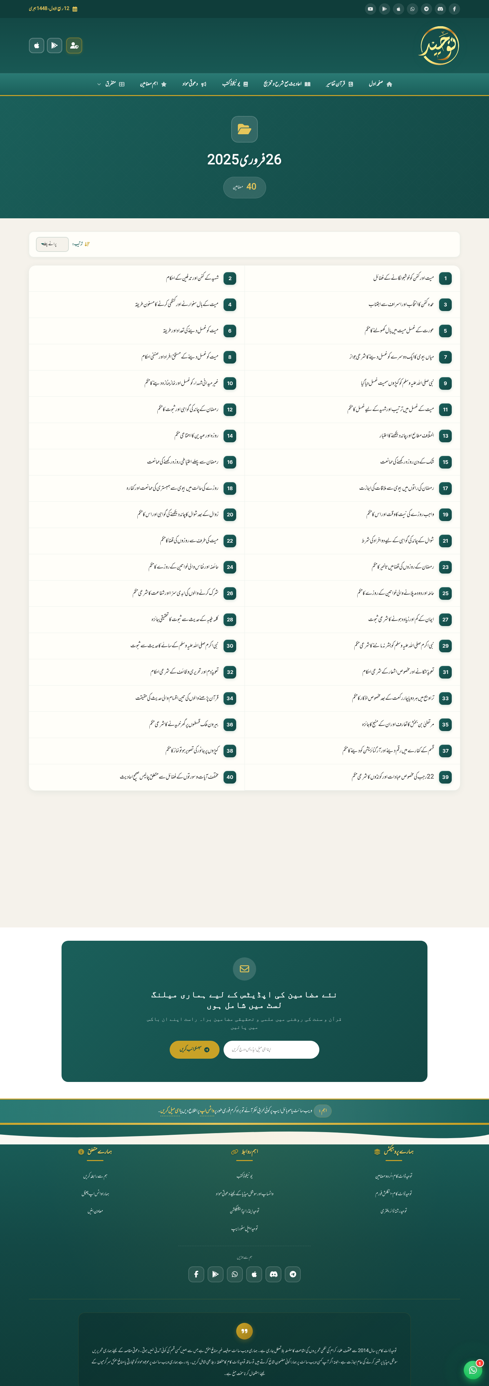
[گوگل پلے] (216, 1274)
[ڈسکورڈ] (440, 9)
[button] (473, 1370)
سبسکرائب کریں (191, 1049)
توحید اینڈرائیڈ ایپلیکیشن (244, 1211)
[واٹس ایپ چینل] (235, 1274)
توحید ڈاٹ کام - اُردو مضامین (393, 1176)
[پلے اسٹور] (384, 9)
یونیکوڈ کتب (231, 84)
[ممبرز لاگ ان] (74, 45)
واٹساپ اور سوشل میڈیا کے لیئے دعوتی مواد (244, 1194)
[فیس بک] (454, 9)
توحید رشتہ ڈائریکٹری (394, 1211)
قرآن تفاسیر (335, 84)
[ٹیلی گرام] (426, 9)
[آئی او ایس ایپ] (36, 45)
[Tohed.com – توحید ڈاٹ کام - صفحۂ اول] (438, 45)
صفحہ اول (376, 84)
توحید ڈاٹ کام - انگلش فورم (393, 1194)
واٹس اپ (207, 1111)
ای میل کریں (170, 1111)
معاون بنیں (95, 1211)
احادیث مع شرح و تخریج (282, 84)
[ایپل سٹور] (254, 1274)
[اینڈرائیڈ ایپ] (54, 45)
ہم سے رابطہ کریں (95, 1176)
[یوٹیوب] (370, 9)
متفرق (110, 84)
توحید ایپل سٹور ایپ (244, 1229)
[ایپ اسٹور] (398, 9)
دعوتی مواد (190, 84)
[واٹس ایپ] (412, 9)
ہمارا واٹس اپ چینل (95, 1194)
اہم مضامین (149, 84)
